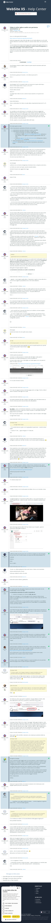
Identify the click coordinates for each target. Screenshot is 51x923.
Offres (37, 893)
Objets (37, 890)
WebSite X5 (38, 901)
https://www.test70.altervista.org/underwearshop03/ (29, 363)
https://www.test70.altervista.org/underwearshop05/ (21, 469)
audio (15, 32)
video (30, 32)
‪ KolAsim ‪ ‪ (24, 210)
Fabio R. (23, 174)
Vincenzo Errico (25, 72)
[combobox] (17, 888)
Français (44, 912)
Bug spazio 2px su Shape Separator (10, 880)
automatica (19, 32)
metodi (27, 316)
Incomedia (38, 899)
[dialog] (11, 904)
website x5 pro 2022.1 (35, 32)
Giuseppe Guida (16, 30)
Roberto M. (24, 98)
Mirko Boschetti (25, 682)
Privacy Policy (37, 915)
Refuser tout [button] (16, 916)
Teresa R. (24, 657)
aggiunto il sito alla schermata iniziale (28, 138)
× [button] (19, 888)
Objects (32, 915)
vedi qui (36, 236)
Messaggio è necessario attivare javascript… (12, 878)
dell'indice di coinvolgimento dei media (32, 134)
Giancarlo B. (24, 696)
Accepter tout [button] (6, 916)
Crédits (37, 891)
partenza (23, 32)
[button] (11, 919)
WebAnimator (38, 902)
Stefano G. (24, 781)
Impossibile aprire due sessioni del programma (13, 876)
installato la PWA (20, 139)
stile (27, 32)
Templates (38, 888)
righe (26, 32)
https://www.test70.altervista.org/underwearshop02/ (21, 38)
